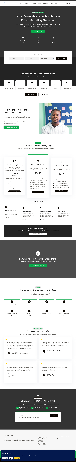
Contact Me (68, 3)
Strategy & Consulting (42, 437)
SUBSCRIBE (54, 415)
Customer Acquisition (42, 443)
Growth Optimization (42, 441)
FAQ (56, 3)
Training (39, 3)
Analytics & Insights (42, 444)
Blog (52, 3)
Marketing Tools (46, 3)
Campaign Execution (42, 438)
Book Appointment (61, 58)
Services (26, 3)
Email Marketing (41, 440)
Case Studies (33, 3)
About (20, 3)
